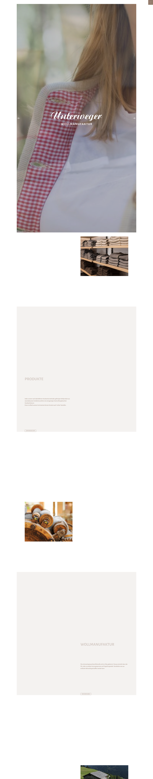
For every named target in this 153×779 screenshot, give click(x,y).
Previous (19, 118)
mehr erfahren (86, 694)
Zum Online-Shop (30, 430)
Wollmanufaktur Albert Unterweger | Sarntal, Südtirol (76, 118)
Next (134, 118)
